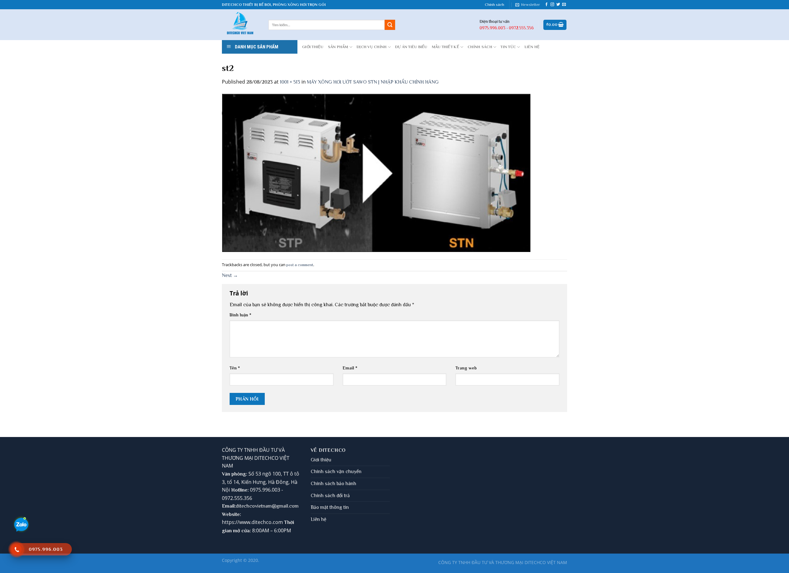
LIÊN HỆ (532, 46)
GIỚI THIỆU (313, 46)
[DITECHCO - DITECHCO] (240, 25)
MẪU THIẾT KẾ (445, 46)
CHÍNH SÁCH (480, 46)
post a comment (299, 264)
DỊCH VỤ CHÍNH (371, 46)
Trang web (466, 367)
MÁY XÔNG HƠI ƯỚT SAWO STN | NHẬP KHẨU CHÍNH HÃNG (373, 82)
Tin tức (508, 46)
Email (350, 367)
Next (230, 275)
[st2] (376, 172)
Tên (235, 367)
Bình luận (240, 314)
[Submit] (390, 25)
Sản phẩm (338, 46)
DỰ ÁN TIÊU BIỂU (411, 46)
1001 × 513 (290, 82)
